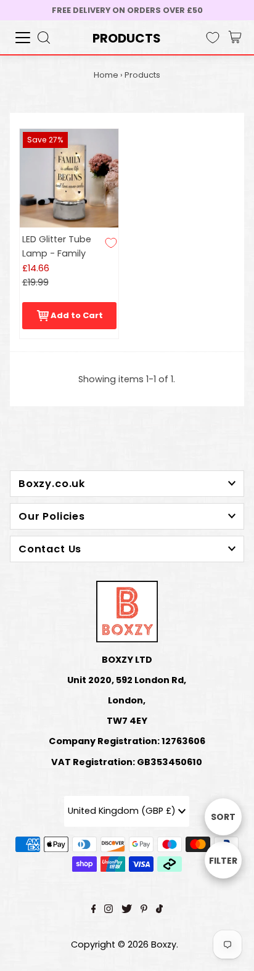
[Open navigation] (23, 37)
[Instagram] (108, 910)
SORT (223, 817)
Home (106, 75)
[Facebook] (93, 910)
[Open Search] (44, 37)
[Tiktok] (159, 910)
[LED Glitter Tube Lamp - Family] (69, 178)
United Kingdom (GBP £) (123, 811)
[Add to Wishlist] (111, 242)
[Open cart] (235, 37)
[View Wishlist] (213, 37)
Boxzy (163, 944)
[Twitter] (126, 910)
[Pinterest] (143, 910)
